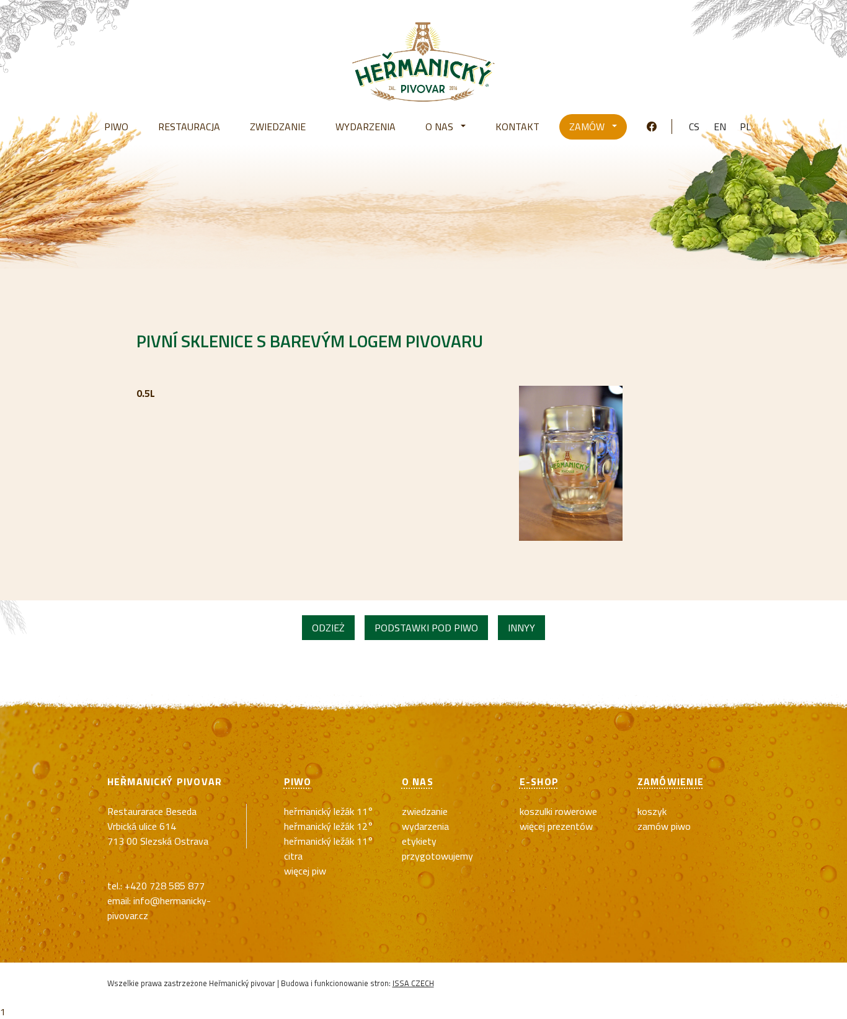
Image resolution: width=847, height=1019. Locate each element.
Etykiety (419, 841)
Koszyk (652, 811)
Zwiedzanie (425, 811)
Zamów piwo (664, 826)
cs (694, 126)
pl (745, 126)
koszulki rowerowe (558, 811)
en (720, 126)
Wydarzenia (425, 826)
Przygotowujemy (437, 855)
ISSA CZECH (413, 983)
